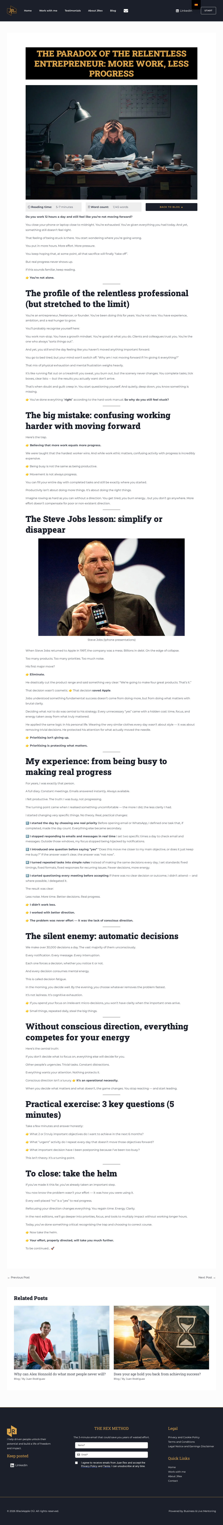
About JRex (95, 10)
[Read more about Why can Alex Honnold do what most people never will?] (61, 1337)
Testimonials (73, 10)
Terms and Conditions (181, 1441)
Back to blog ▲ (171, 207)
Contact (173, 1480)
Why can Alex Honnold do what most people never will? (60, 1374)
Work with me (48, 10)
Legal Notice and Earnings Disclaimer (191, 1446)
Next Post (207, 1277)
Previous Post (18, 1277)
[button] (206, 10)
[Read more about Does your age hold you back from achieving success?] (161, 1337)
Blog (113, 10)
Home (28, 10)
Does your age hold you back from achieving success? (157, 1374)
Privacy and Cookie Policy (184, 1437)
